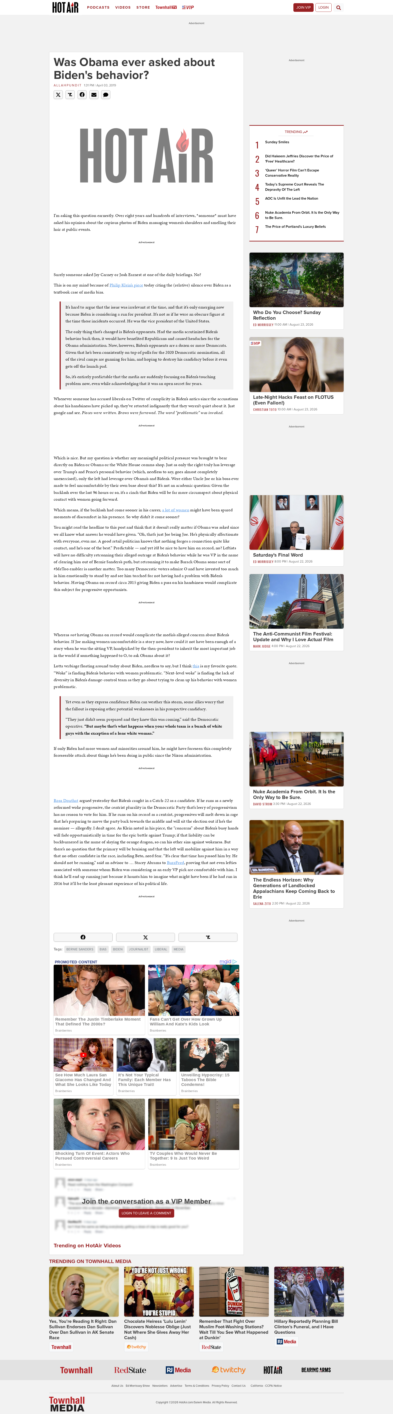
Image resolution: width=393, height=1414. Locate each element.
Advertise (176, 1386)
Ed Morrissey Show (138, 1386)
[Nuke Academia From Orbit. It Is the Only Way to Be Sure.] (296, 759)
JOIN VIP (303, 7)
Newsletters (160, 1386)
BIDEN (118, 949)
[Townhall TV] (167, 8)
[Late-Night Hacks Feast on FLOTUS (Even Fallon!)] (296, 364)
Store (143, 7)
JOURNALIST (139, 949)
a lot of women (175, 510)
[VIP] (188, 8)
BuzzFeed (175, 862)
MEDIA (179, 949)
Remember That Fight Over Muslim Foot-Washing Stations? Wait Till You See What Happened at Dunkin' (233, 1330)
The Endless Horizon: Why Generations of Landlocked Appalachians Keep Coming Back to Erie (294, 888)
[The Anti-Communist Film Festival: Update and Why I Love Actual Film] (296, 601)
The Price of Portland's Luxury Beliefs (295, 226)
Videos (123, 7)
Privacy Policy (220, 1386)
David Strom (262, 803)
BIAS (103, 949)
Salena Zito (262, 903)
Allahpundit (68, 85)
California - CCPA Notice (266, 1386)
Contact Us (239, 1386)
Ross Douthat (66, 800)
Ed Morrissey (263, 324)
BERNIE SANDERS (79, 949)
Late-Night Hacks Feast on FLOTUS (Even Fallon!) (293, 400)
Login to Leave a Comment (146, 1213)
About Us (117, 1386)
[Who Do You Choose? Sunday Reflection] (296, 279)
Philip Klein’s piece (126, 285)
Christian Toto (265, 409)
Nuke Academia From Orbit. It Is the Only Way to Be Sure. (294, 794)
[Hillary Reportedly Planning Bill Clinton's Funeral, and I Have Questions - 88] (309, 1292)
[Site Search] (338, 7)
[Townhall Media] (66, 1404)
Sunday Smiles (277, 142)
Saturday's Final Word (278, 555)
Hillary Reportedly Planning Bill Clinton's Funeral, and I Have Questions (306, 1327)
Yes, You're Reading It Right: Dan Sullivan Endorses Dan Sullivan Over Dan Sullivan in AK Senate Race (83, 1330)
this (196, 666)
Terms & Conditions (197, 1386)
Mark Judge (262, 646)
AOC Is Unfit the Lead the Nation (291, 198)
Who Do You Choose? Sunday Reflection (287, 315)
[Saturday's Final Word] (296, 522)
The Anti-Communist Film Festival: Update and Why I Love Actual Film (293, 637)
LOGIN (323, 7)
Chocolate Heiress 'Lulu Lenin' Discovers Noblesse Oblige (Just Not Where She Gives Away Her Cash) (157, 1330)
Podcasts (98, 7)
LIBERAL (161, 949)
